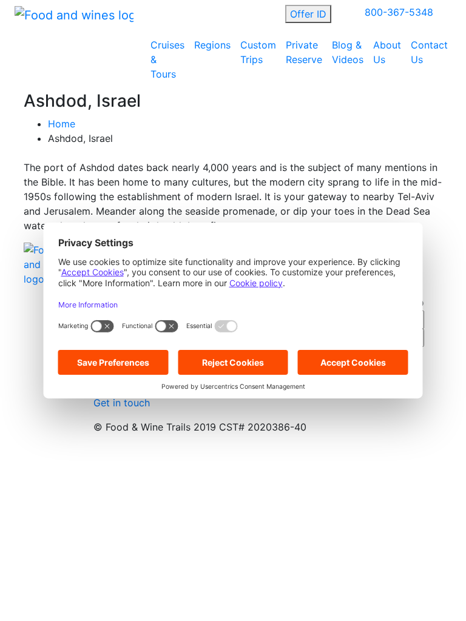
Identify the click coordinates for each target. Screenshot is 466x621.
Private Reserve (304, 52)
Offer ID (308, 14)
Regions (212, 45)
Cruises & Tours (167, 59)
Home (61, 124)
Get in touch (121, 403)
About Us (387, 52)
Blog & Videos (347, 52)
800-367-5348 (399, 12)
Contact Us (429, 52)
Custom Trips (258, 52)
